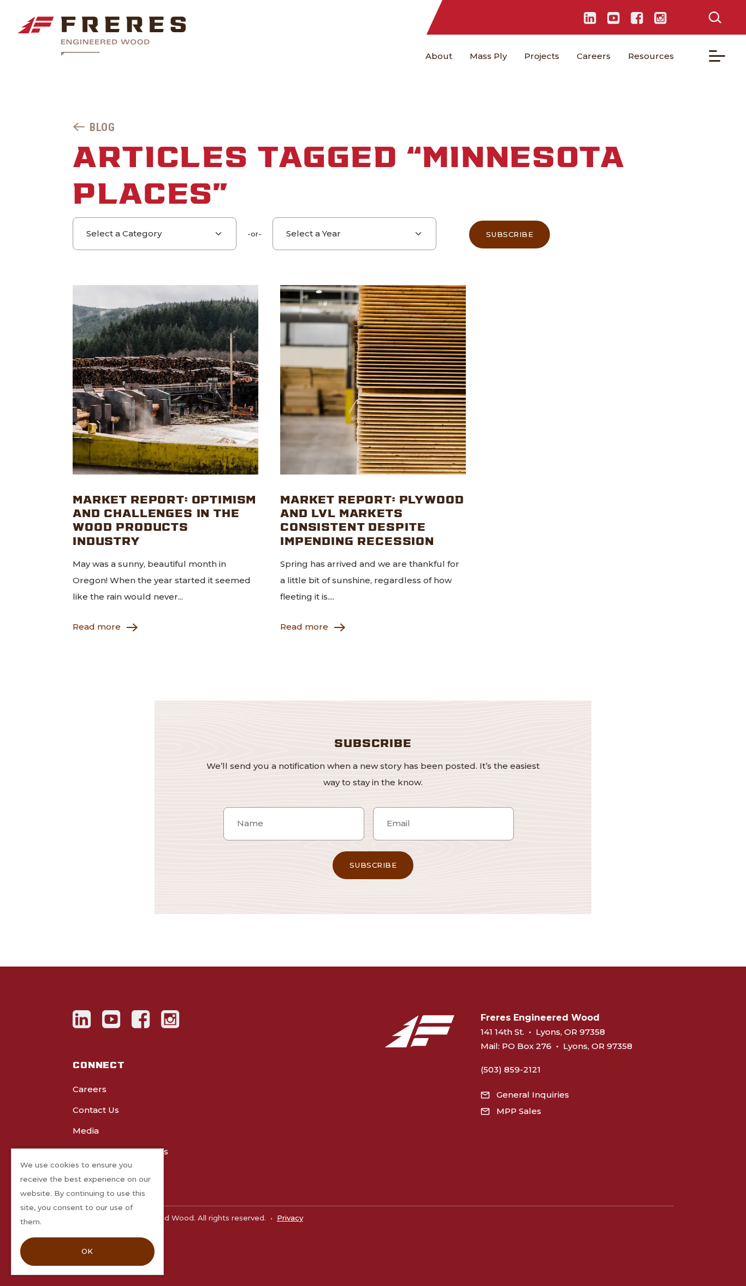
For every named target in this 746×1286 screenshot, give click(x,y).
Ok (87, 1251)
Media (86, 1130)
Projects (541, 56)
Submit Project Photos (120, 1151)
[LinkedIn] (590, 17)
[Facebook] (637, 17)
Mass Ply (488, 56)
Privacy (290, 1217)
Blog (102, 127)
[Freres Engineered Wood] (101, 36)
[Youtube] (613, 17)
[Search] (715, 17)
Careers (594, 56)
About (438, 56)
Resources (651, 56)
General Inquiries (532, 1094)
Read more (97, 627)
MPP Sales (518, 1111)
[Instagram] (660, 17)
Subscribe (510, 234)
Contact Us (96, 1110)
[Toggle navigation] (717, 56)
